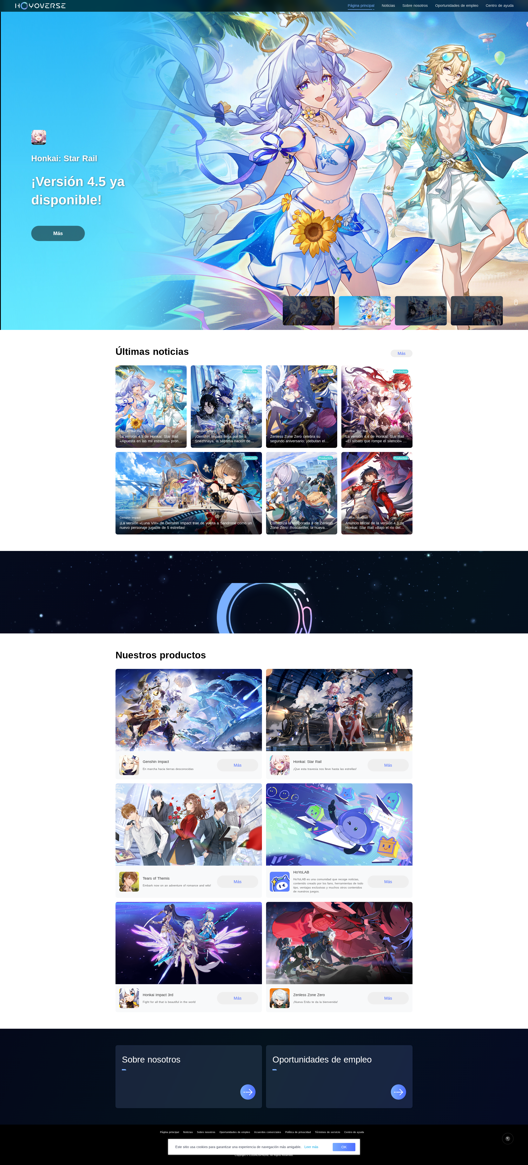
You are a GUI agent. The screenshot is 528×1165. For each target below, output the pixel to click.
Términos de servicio (327, 1132)
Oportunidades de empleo (234, 1132)
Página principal (169, 1132)
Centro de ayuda (354, 1132)
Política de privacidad (298, 1132)
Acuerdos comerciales (267, 1132)
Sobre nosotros (206, 1132)
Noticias (188, 1132)
